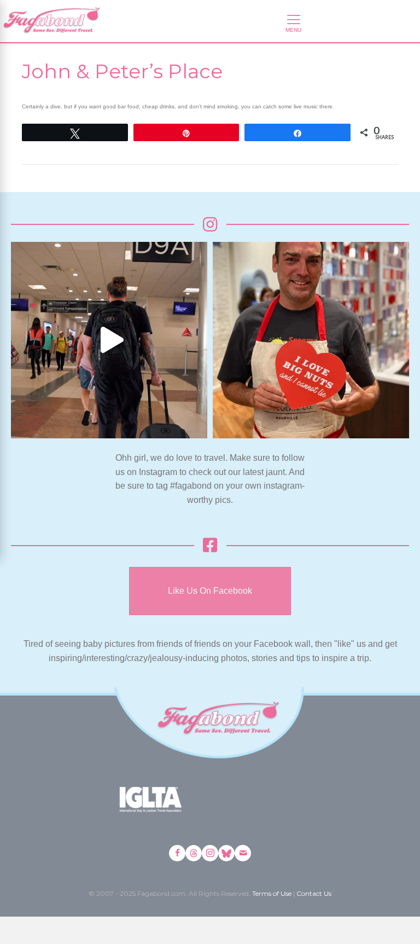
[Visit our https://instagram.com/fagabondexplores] (210, 853)
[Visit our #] (243, 853)
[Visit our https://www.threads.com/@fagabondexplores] (193, 853)
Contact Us (313, 893)
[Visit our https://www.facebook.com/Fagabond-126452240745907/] (177, 853)
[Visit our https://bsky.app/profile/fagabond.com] (226, 853)
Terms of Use (271, 893)
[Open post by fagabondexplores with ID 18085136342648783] (311, 340)
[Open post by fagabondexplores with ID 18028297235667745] (109, 340)
